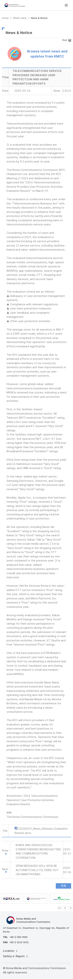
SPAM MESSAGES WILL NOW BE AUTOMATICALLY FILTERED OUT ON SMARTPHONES (37, 870)
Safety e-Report (14, 956)
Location (9, 950)
